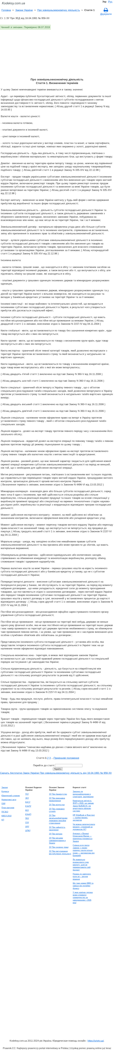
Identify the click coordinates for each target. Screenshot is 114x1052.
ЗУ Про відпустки (57, 805)
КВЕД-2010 (6, 816)
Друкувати (106, 14)
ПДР (3, 804)
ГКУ (27, 794)
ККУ (27, 810)
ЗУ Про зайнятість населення (57, 828)
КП (2, 820)
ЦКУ (27, 826)
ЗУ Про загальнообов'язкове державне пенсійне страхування (58, 819)
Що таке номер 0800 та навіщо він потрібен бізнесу (83, 886)
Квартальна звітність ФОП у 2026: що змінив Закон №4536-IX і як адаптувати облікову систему (83, 806)
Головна (6, 10)
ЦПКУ (27, 830)
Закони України (24, 10)
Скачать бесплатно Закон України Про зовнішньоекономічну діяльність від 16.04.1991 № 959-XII (56, 772)
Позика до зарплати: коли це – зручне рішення (82, 876)
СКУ (27, 822)
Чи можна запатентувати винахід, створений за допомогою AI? (84, 827)
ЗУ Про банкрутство (58, 794)
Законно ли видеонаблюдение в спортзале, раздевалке (83, 794)
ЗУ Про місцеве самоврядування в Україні (57, 840)
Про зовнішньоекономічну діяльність (58, 10)
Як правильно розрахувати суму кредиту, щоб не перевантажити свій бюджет (81, 864)
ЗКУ (27, 798)
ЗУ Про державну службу (57, 810)
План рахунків (7, 808)
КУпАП (28, 814)
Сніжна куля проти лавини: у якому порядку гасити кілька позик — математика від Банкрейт (84, 850)
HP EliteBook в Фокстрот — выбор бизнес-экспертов (84, 817)
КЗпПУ (28, 806)
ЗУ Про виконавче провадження (57, 799)
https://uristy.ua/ (96, 1041)
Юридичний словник (10, 796)
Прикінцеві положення (66, 757)
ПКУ (27, 818)
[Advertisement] (57, 55)
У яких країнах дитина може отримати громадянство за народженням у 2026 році (83, 897)
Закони (4, 787)
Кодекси (5, 791)
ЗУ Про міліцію (55, 834)
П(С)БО (4, 812)
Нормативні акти (8, 800)
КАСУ (27, 802)
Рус (110, 1)
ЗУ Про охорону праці (58, 847)
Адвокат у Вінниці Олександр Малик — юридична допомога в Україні (82, 837)
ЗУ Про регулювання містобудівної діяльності (60, 852)
